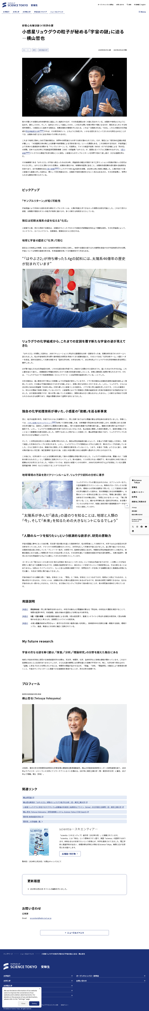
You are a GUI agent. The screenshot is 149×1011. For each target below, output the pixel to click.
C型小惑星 (52, 168)
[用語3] (25, 623)
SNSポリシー (65, 1005)
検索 (130, 4)
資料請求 (134, 511)
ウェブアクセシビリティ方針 (49, 1005)
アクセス (134, 507)
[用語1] (25, 609)
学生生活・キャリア (40, 12)
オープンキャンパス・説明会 (105, 4)
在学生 (134, 496)
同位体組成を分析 (35, 131)
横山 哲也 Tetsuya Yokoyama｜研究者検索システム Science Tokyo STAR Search (55, 812)
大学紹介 (6, 12)
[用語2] (25, 616)
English (143, 4)
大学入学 (16, 12)
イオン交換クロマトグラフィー (41, 422)
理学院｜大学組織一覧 (32, 821)
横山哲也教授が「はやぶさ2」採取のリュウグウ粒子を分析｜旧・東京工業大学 (54, 802)
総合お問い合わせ (137, 514)
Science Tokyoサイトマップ (137, 520)
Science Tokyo (138, 481)
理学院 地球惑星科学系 (32, 816)
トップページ (8, 954)
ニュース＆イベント (56, 12)
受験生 (134, 487)
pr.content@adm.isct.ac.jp (40, 918)
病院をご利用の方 (139, 501)
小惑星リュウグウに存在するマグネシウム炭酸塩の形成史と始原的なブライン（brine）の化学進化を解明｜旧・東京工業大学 (72, 807)
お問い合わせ (120, 4)
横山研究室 (27, 797)
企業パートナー (138, 492)
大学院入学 (27, 12)
